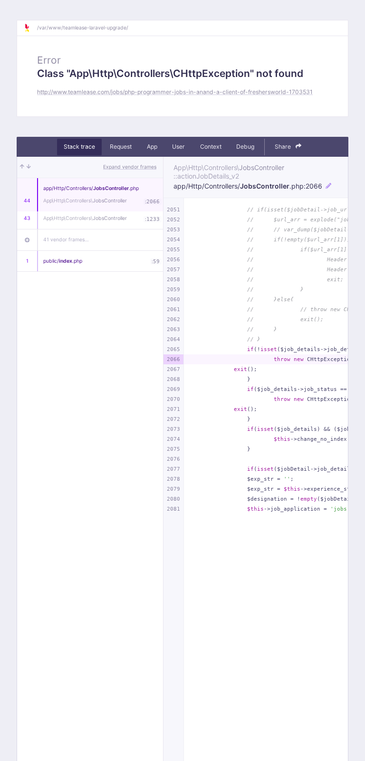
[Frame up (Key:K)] (22, 167)
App (152, 146)
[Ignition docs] (30, 28)
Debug (245, 146)
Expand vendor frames (129, 167)
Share (283, 146)
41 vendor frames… (66, 240)
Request (121, 146)
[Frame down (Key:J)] (28, 167)
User (178, 146)
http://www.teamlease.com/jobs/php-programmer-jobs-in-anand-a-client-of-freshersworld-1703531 (175, 91)
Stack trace (79, 146)
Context (210, 146)
